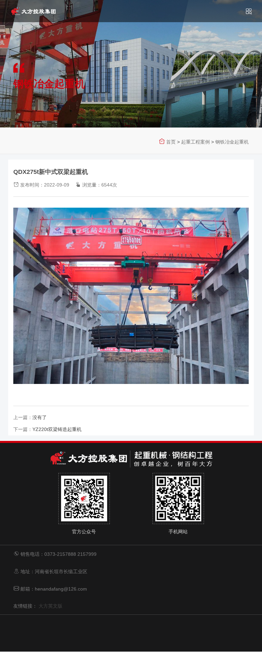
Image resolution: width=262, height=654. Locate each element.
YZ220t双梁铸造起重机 (57, 429)
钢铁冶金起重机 (232, 142)
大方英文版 (50, 606)
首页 (171, 142)
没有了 (39, 417)
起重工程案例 (195, 142)
